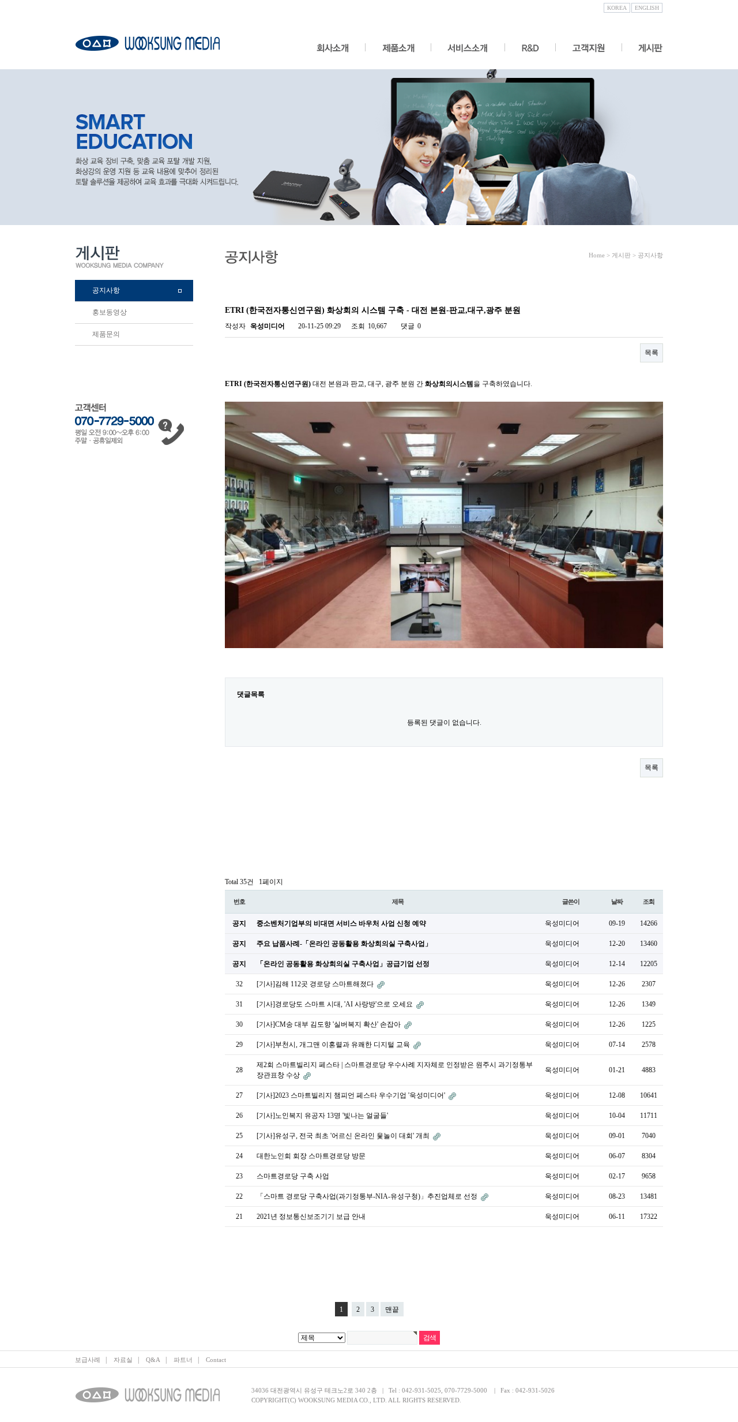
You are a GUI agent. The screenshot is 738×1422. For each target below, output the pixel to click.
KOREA (617, 8)
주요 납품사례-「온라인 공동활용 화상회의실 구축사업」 (344, 944)
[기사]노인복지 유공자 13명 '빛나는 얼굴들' (322, 1116)
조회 (648, 901)
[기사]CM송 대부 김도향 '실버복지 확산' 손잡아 (329, 1024)
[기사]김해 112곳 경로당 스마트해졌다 (316, 984)
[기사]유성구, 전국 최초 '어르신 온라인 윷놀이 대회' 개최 (344, 1136)
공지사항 (106, 290)
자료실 (123, 1359)
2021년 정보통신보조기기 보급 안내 (311, 1217)
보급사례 (87, 1359)
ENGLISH (647, 8)
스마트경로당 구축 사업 (293, 1176)
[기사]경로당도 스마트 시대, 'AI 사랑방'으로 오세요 (336, 1004)
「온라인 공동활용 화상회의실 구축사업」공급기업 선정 (343, 964)
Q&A (153, 1359)
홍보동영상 (109, 312)
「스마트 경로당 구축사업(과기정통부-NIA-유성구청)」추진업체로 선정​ (368, 1196)
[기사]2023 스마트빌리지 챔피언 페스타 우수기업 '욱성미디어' (352, 1095)
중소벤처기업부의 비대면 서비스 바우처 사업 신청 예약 (341, 923)
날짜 (617, 901)
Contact (216, 1359)
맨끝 (392, 1309)
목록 (651, 353)
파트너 (183, 1359)
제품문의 (106, 334)
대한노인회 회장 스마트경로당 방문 (311, 1156)
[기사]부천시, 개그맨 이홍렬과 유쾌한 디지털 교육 (334, 1045)
